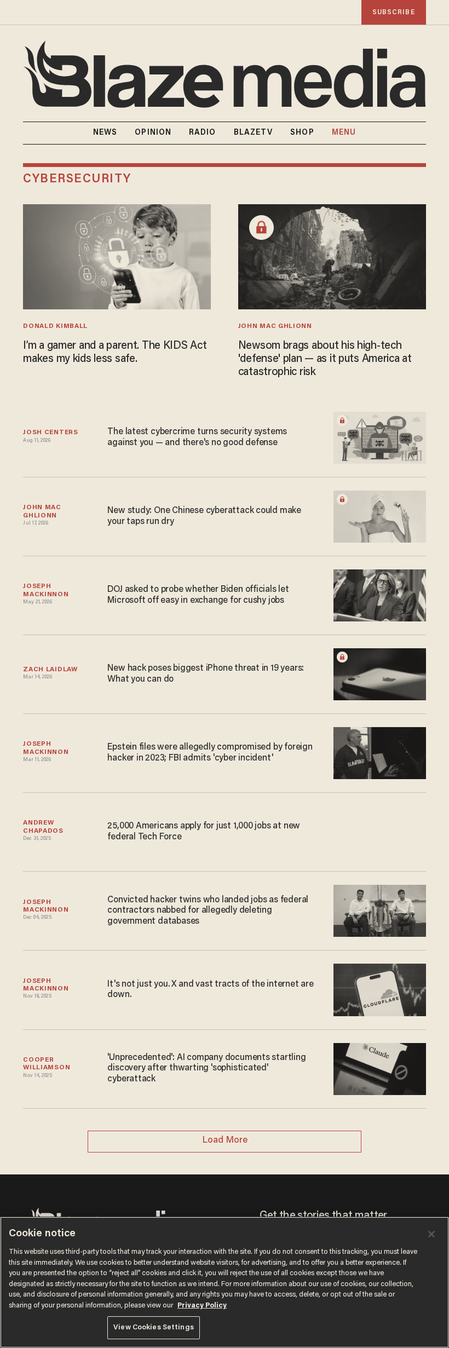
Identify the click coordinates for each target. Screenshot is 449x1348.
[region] (224, 1282)
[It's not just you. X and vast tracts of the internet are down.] (379, 988)
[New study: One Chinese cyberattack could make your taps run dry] (379, 515)
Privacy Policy (202, 1305)
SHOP (302, 133)
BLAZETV (253, 133)
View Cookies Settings (153, 1327)
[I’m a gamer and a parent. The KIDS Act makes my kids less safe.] (117, 255)
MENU (344, 133)
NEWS (105, 133)
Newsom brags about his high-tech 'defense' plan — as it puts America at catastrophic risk (325, 359)
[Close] (431, 1234)
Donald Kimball (55, 326)
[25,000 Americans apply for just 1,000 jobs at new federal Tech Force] (379, 831)
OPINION (153, 133)
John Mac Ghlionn (275, 326)
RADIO (202, 133)
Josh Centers (50, 432)
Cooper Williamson (46, 1064)
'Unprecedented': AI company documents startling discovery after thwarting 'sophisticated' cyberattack (206, 1068)
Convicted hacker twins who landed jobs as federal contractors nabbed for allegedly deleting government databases (207, 911)
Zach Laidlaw (50, 669)
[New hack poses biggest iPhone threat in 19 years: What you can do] (379, 673)
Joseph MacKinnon (45, 590)
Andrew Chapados (43, 827)
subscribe (393, 12)
